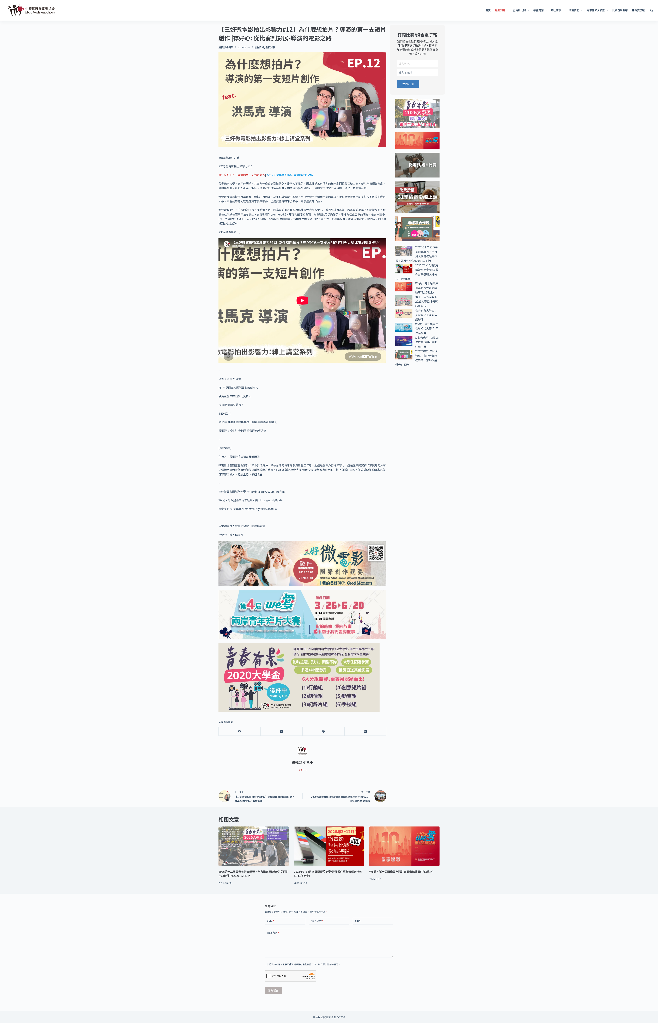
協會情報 (259, 47)
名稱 (270, 921)
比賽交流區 (638, 10)
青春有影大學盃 (596, 10)
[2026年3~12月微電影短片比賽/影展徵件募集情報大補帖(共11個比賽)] (329, 846)
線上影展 (556, 10)
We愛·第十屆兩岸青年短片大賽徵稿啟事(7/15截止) (426, 287)
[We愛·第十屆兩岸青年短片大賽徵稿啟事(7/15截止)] (404, 846)
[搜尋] (651, 10)
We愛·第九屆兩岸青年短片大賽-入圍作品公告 (426, 328)
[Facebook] (240, 731)
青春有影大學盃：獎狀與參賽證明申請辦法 (426, 315)
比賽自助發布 (620, 10)
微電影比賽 (519, 10)
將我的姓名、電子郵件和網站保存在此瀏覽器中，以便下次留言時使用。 (304, 964)
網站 (357, 921)
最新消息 (500, 10)
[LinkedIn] (366, 731)
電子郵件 (317, 921)
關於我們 (574, 10)
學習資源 (538, 10)
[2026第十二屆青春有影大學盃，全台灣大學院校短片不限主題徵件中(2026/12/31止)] (253, 846)
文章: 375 (302, 770)
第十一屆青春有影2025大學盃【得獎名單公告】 (426, 301)
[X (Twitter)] (282, 731)
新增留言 (273, 932)
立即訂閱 (408, 84)
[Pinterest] (324, 731)
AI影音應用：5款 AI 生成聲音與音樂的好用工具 (427, 342)
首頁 (488, 10)
